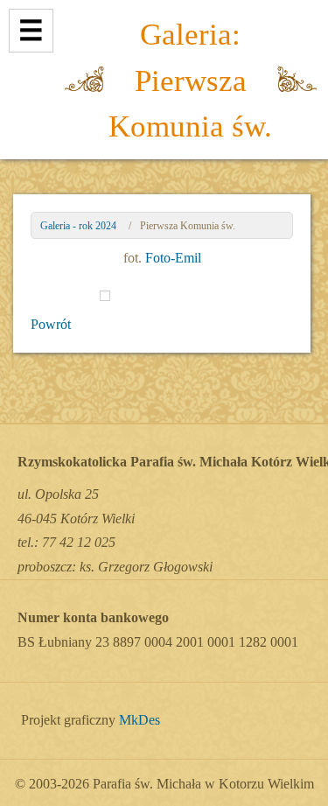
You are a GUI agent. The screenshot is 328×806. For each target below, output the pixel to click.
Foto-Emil (173, 257)
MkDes (139, 720)
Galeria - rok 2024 (78, 226)
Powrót (51, 324)
